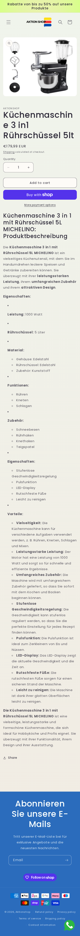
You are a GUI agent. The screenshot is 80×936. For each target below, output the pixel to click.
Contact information (41, 925)
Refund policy (44, 912)
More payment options (40, 205)
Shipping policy (55, 918)
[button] (8, 22)
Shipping (9, 152)
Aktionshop (23, 912)
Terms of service (30, 918)
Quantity (9, 159)
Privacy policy (66, 912)
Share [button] (12, 758)
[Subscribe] (66, 860)
